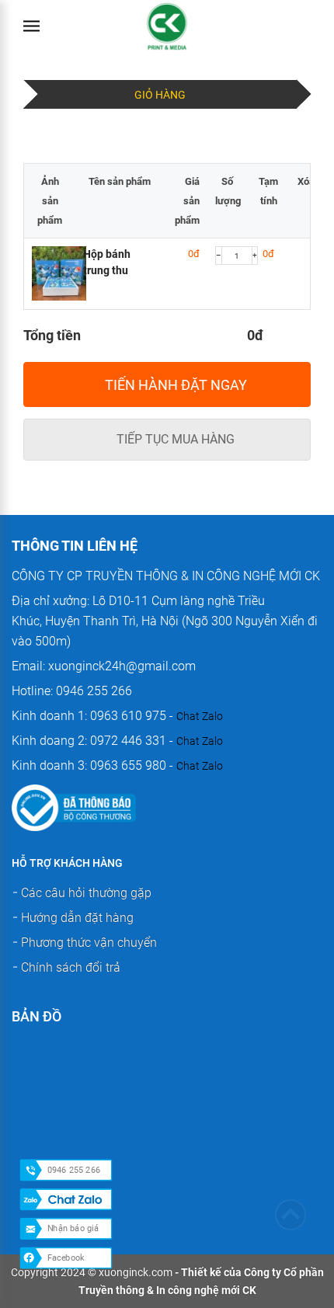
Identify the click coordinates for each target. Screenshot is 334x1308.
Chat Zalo (199, 716)
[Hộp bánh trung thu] (50, 275)
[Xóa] (306, 167)
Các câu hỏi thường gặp (86, 892)
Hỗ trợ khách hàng (67, 863)
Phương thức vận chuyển (89, 942)
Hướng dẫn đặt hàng (77, 917)
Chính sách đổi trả (70, 967)
